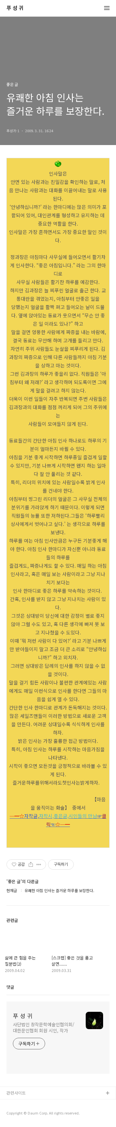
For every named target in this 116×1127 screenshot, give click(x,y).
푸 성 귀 (15, 8)
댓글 (10, 987)
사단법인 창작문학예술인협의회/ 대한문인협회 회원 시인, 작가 (43, 1027)
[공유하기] (31, 864)
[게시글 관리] (39, 864)
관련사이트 (16, 1093)
